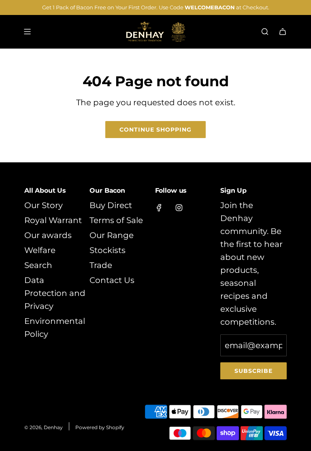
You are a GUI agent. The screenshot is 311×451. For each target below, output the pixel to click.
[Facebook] (159, 208)
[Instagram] (179, 208)
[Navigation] (27, 31)
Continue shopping (155, 129)
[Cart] (283, 31)
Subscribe (253, 370)
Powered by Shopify (99, 427)
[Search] (265, 31)
